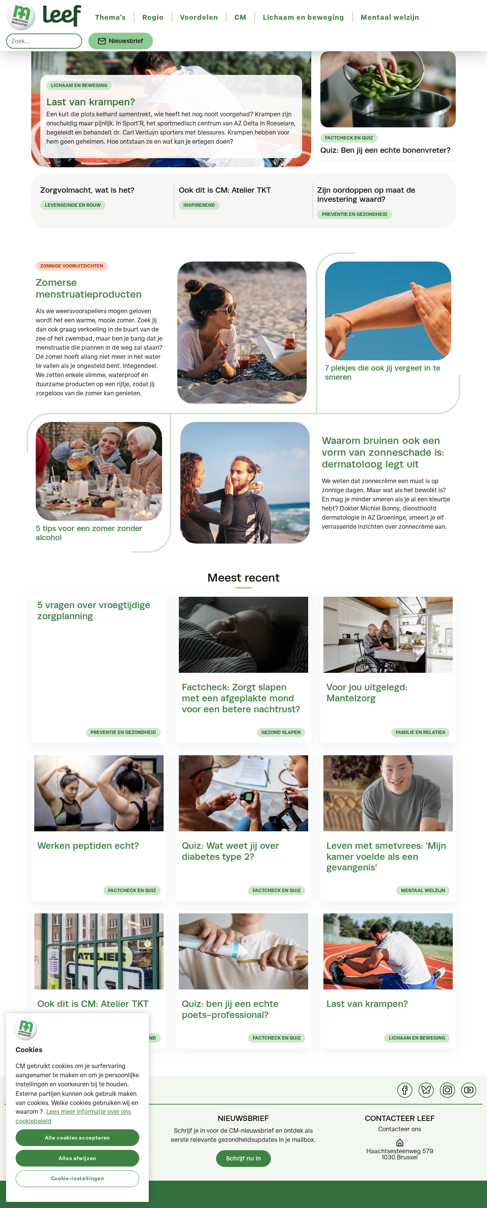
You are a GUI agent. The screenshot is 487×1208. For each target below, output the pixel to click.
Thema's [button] (110, 17)
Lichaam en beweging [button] (303, 17)
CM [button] (240, 17)
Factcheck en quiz (349, 138)
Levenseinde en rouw (73, 205)
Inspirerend (199, 205)
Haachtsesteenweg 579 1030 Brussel (399, 1154)
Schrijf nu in (243, 1158)
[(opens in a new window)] (404, 1090)
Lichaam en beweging (79, 85)
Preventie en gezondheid (354, 214)
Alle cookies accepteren (77, 1137)
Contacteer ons (399, 1129)
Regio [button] (153, 17)
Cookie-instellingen (77, 1178)
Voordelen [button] (199, 17)
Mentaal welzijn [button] (390, 17)
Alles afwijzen (77, 1157)
